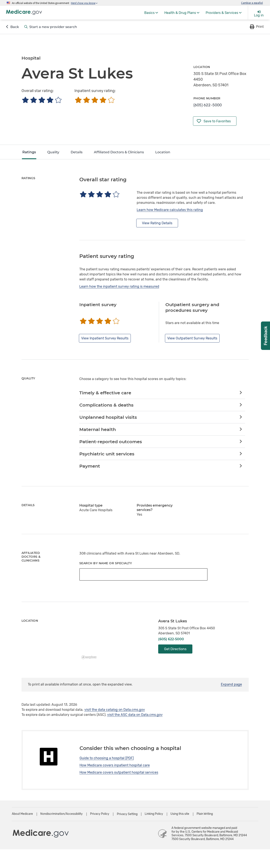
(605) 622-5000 (207, 105)
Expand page (231, 684)
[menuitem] (151, 13)
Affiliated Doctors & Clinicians (119, 152)
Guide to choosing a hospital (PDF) (107, 758)
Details (76, 152)
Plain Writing (205, 814)
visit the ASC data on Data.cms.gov (135, 715)
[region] (116, 640)
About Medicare (22, 814)
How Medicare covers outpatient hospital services (119, 772)
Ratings (29, 152)
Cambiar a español (252, 2)
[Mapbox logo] (90, 657)
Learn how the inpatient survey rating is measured (119, 286)
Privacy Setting (127, 814)
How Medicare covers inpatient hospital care (115, 765)
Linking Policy (154, 814)
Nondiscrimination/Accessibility (61, 814)
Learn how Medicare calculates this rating (170, 210)
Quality (53, 152)
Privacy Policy (99, 814)
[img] (41, 99)
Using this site (179, 814)
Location (162, 152)
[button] (256, 26)
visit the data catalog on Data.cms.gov (114, 710)
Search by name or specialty (105, 563)
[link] (162, 393)
